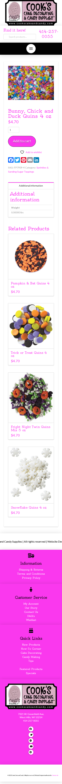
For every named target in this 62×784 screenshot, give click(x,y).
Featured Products (31, 669)
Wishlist (31, 620)
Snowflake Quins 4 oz (28, 507)
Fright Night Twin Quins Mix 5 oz (30, 428)
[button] (31, 48)
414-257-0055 (31, 720)
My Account (31, 603)
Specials (31, 673)
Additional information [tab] (31, 185)
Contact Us (31, 611)
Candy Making (31, 657)
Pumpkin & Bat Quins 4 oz (30, 285)
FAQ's (31, 616)
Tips (31, 660)
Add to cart (22, 141)
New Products (31, 644)
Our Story (31, 607)
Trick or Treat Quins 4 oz (29, 354)
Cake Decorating (31, 652)
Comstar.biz (55, 775)
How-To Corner (31, 648)
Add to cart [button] (32, 273)
